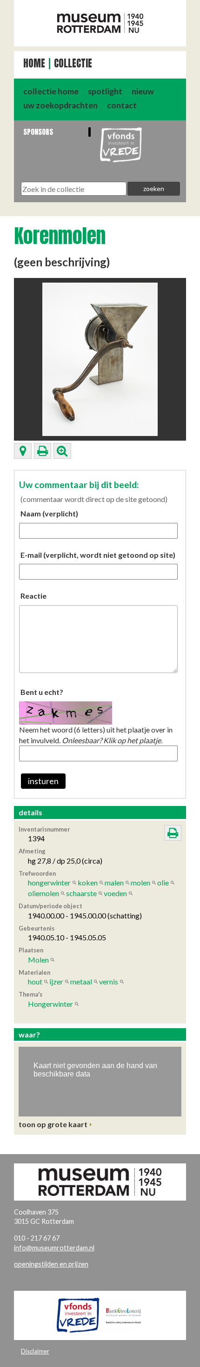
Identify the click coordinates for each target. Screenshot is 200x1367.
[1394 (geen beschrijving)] (100, 358)
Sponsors (38, 131)
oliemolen (43, 893)
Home (34, 63)
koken (88, 882)
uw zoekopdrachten (60, 105)
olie (163, 882)
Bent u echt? (41, 691)
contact (122, 105)
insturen (43, 781)
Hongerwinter (50, 1003)
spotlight (105, 91)
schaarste (81, 893)
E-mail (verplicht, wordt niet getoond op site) (97, 554)
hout (35, 981)
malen (114, 882)
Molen (38, 959)
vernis (108, 981)
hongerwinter (49, 882)
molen (140, 882)
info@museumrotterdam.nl (54, 1248)
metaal (81, 981)
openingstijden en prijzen (51, 1264)
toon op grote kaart (53, 1124)
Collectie (73, 63)
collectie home (51, 91)
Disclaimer (35, 1351)
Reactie (33, 595)
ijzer (56, 981)
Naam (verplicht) (49, 513)
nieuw (143, 91)
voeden (115, 893)
